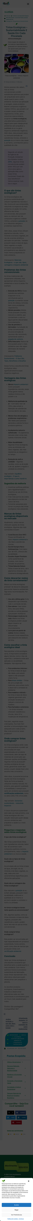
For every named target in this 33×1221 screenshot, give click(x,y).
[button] (28, 1181)
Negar (16, 1210)
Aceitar (16, 1205)
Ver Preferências (16, 1215)
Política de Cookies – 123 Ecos (15, 1218)
